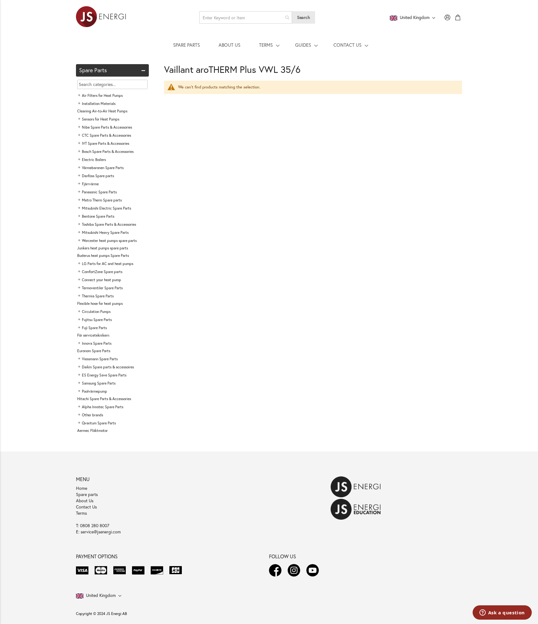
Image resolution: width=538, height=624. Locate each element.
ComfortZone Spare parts (102, 271)
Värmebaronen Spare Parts (103, 167)
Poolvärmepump (94, 391)
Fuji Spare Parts (94, 327)
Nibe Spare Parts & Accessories (107, 127)
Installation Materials (99, 103)
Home (81, 488)
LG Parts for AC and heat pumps (107, 263)
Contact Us (86, 507)
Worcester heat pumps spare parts (109, 240)
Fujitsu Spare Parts (97, 319)
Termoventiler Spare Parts (102, 288)
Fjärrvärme (90, 184)
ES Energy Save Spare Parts (104, 375)
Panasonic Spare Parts (99, 192)
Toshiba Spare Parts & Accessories (109, 224)
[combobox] (245, 17)
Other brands (92, 415)
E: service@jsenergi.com (98, 532)
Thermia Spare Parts (98, 296)
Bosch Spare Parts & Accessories (108, 151)
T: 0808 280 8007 (92, 525)
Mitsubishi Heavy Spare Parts (105, 232)
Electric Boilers (94, 159)
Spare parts (87, 494)
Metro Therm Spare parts (102, 200)
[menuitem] (186, 45)
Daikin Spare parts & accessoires (108, 367)
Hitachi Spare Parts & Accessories (104, 398)
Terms (81, 513)
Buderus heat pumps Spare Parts (103, 255)
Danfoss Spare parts (98, 175)
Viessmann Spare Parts (100, 359)
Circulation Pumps (96, 311)
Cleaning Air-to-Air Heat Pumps (102, 111)
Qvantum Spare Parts (99, 423)
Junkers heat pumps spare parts (102, 248)
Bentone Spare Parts (98, 216)
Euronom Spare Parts (93, 350)
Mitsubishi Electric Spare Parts (106, 208)
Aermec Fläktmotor (92, 430)
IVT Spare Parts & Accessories (105, 143)
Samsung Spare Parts (99, 383)
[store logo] (101, 17)
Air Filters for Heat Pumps (102, 95)
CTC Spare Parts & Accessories (106, 135)
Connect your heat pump (101, 279)
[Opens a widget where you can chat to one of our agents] (502, 613)
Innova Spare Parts (96, 343)
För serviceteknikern (93, 335)
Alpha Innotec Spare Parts (102, 406)
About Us (84, 500)
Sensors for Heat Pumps (100, 119)
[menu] (269, 45)
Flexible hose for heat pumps (100, 303)
